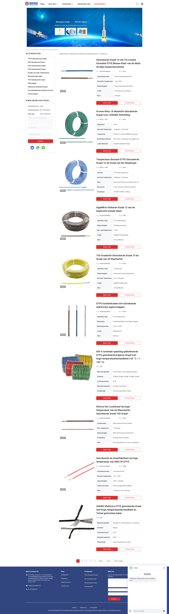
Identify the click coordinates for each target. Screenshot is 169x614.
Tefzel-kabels (33, 94)
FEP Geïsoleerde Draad (36, 62)
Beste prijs (107, 103)
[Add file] (130, 611)
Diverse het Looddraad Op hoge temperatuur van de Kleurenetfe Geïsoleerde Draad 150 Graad (113, 410)
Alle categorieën (88, 586)
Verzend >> (114, 599)
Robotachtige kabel (35, 76)
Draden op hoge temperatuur (38, 73)
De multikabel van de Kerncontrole (40, 90)
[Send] (164, 611)
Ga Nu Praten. (130, 103)
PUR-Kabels (32, 83)
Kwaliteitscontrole (66, 582)
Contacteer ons (65, 586)
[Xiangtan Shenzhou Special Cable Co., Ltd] (31, 3)
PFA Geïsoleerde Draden (37, 66)
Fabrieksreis (64, 578)
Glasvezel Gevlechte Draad (37, 87)
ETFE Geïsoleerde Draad (37, 69)
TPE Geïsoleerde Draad (36, 80)
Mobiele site (83, 607)
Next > (101, 561)
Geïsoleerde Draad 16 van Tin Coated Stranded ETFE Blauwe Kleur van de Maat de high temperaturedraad (118, 63)
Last (108, 561)
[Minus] (164, 568)
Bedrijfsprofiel (64, 575)
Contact (40, 141)
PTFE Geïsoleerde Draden (37, 59)
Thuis (27, 49)
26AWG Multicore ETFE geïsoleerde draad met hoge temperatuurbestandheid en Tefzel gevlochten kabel (118, 510)
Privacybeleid (93, 607)
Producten (34, 49)
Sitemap (74, 607)
